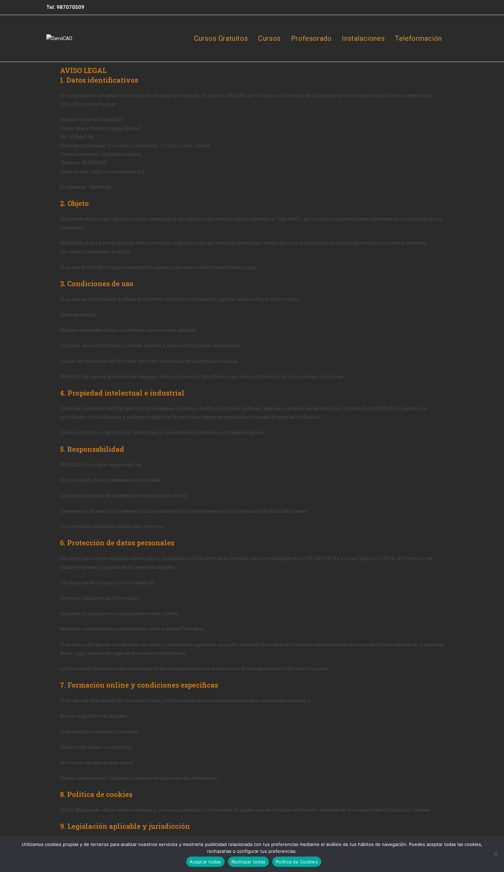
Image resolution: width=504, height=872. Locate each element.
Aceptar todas (205, 861)
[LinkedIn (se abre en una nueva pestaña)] (445, 7)
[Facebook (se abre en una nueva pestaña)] (426, 7)
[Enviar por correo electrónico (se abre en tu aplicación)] (454, 7)
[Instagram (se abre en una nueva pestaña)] (436, 7)
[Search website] (455, 38)
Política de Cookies (297, 861)
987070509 (70, 7)
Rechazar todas (248, 861)
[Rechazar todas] (495, 853)
